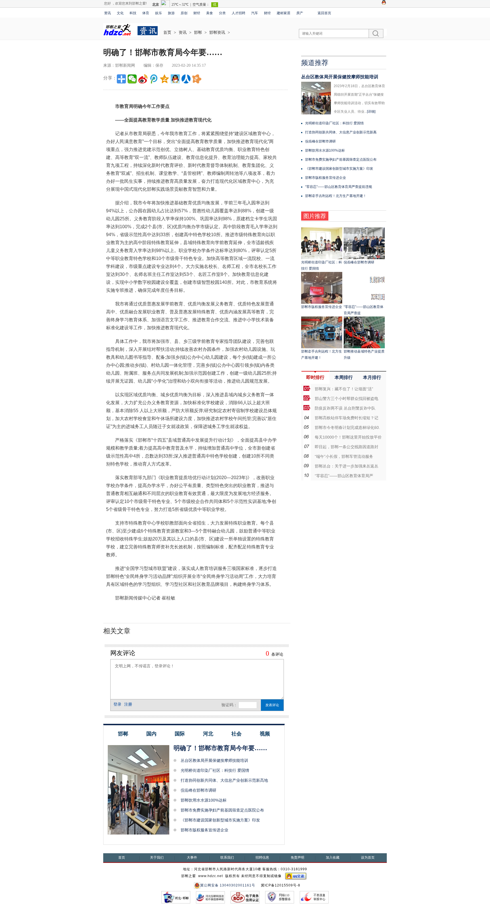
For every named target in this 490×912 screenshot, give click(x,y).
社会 (236, 734)
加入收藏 (332, 857)
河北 (208, 734)
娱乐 (158, 13)
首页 (167, 32)
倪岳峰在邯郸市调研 (198, 790)
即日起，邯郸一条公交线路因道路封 (346, 447)
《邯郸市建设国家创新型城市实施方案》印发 (220, 820)
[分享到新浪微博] (142, 78)
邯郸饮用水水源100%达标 (204, 800)
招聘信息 (262, 857)
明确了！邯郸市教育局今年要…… (220, 748)
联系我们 (227, 857)
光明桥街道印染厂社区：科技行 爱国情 (215, 770)
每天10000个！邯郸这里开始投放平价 (348, 437)
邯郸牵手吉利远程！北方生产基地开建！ (335, 196)
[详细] (371, 112)
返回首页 (324, 13)
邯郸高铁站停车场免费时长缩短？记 (346, 418)
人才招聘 (238, 13)
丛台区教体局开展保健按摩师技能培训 (214, 760)
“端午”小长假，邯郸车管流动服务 (344, 456)
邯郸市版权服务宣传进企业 (204, 830)
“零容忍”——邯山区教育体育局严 (344, 475)
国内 (151, 734)
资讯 (107, 13)
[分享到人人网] (186, 78)
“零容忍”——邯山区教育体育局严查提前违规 (338, 187)
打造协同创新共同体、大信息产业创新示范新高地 (224, 780)
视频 (265, 734)
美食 (209, 13)
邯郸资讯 (217, 32)
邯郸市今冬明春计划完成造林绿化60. (347, 427)
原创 (184, 13)
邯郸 (198, 32)
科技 (133, 13)
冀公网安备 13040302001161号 (227, 885)
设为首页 (368, 857)
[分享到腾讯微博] (153, 78)
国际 (180, 734)
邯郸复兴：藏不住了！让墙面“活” (344, 389)
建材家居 (283, 13)
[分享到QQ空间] (164, 78)
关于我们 (157, 857)
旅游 (171, 13)
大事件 (192, 857)
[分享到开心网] (196, 78)
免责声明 (297, 857)
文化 (120, 13)
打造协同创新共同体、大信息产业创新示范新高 (341, 132)
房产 (299, 13)
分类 (222, 13)
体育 (145, 13)
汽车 (254, 13)
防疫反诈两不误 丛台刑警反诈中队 (345, 408)
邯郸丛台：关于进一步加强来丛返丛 (346, 466)
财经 (196, 13)
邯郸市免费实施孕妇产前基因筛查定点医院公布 (222, 810)
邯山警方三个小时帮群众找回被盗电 (346, 398)
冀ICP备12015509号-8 (280, 885)
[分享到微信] (132, 78)
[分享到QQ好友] (175, 78)
